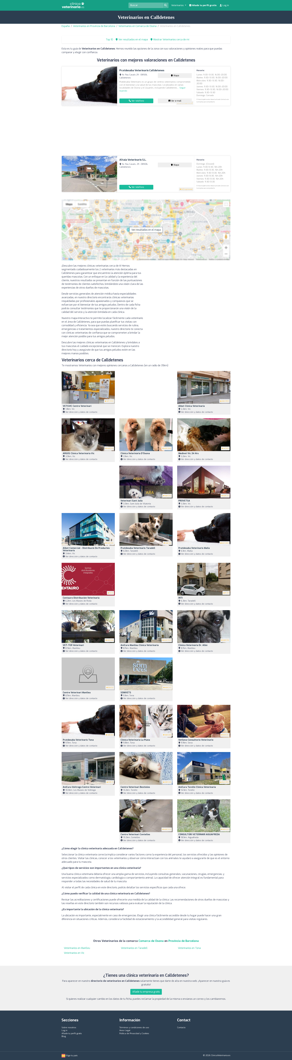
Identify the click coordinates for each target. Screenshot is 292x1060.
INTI (180, 597)
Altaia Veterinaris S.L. (132, 160)
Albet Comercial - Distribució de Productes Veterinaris (86, 549)
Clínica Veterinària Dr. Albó (192, 645)
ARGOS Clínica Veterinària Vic (78, 453)
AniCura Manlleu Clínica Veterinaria (140, 645)
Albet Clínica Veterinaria (191, 406)
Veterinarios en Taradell (134, 948)
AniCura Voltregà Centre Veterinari (82, 787)
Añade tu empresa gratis (146, 991)
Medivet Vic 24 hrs (188, 453)
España (66, 26)
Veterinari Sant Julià (132, 500)
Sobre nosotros (69, 1027)
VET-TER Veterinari (73, 645)
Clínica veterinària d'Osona (135, 453)
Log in (225, 5)
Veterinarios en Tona (189, 948)
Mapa (176, 75)
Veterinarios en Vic (74, 953)
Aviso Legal (124, 1030)
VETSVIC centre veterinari (77, 406)
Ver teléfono (137, 100)
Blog (64, 1036)
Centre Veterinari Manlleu (77, 692)
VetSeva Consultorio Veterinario (195, 739)
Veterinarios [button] (177, 5)
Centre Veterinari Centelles (135, 834)
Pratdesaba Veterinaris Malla (194, 548)
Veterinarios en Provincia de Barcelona (94, 26)
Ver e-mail (175, 100)
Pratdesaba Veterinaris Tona (78, 739)
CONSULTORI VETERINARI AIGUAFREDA (199, 834)
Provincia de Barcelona (183, 941)
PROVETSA (184, 500)
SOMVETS (126, 692)
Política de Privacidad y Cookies (134, 1033)
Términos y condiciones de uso (134, 1027)
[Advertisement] (146, 130)
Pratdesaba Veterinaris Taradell (138, 548)
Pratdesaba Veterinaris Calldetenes (141, 70)
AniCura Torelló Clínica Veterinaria (197, 787)
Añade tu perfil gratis (204, 5)
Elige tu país (71, 1055)
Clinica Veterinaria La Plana (135, 739)
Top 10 (109, 39)
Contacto (181, 1027)
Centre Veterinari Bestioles (135, 787)
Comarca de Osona (151, 941)
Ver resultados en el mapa (146, 229)
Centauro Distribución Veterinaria (81, 597)
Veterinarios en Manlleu (77, 948)
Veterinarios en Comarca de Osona (137, 26)
